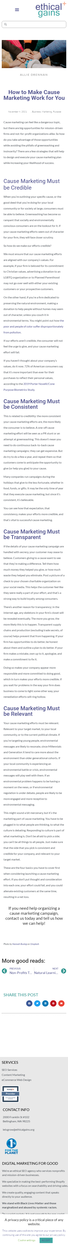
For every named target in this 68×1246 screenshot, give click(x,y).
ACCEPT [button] (46, 1240)
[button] (17, 9)
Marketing (47, 111)
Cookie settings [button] (26, 1240)
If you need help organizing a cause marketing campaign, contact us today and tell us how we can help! (34, 915)
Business (36, 111)
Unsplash (34, 944)
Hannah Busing (19, 944)
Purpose (57, 111)
